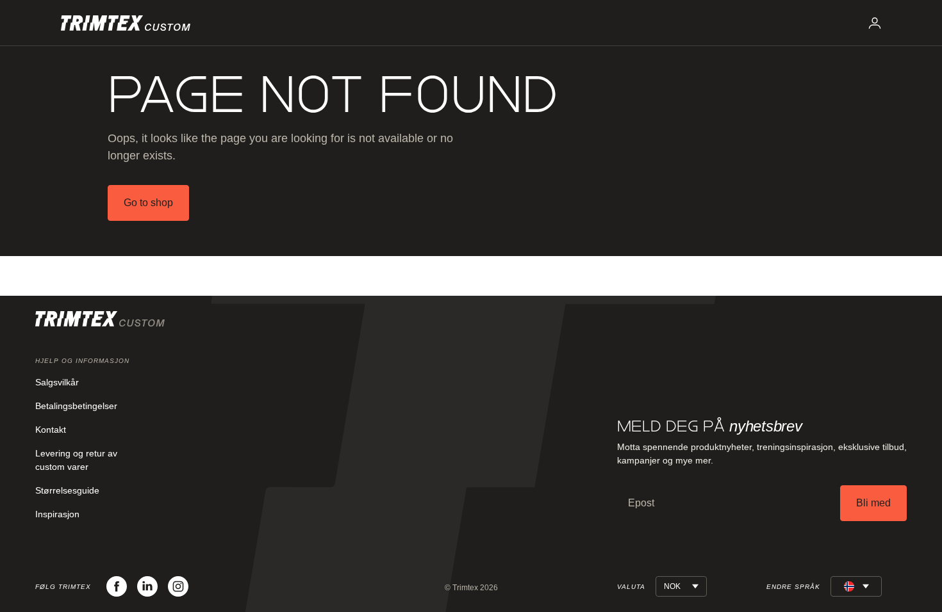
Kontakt (50, 429)
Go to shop (148, 202)
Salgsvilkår (57, 382)
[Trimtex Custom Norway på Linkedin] (147, 586)
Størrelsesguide (67, 490)
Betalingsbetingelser (76, 406)
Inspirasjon (57, 514)
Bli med (873, 502)
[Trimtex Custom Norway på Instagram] (178, 586)
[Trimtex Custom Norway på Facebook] (116, 586)
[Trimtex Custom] (125, 23)
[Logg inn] (874, 23)
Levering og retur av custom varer (76, 460)
